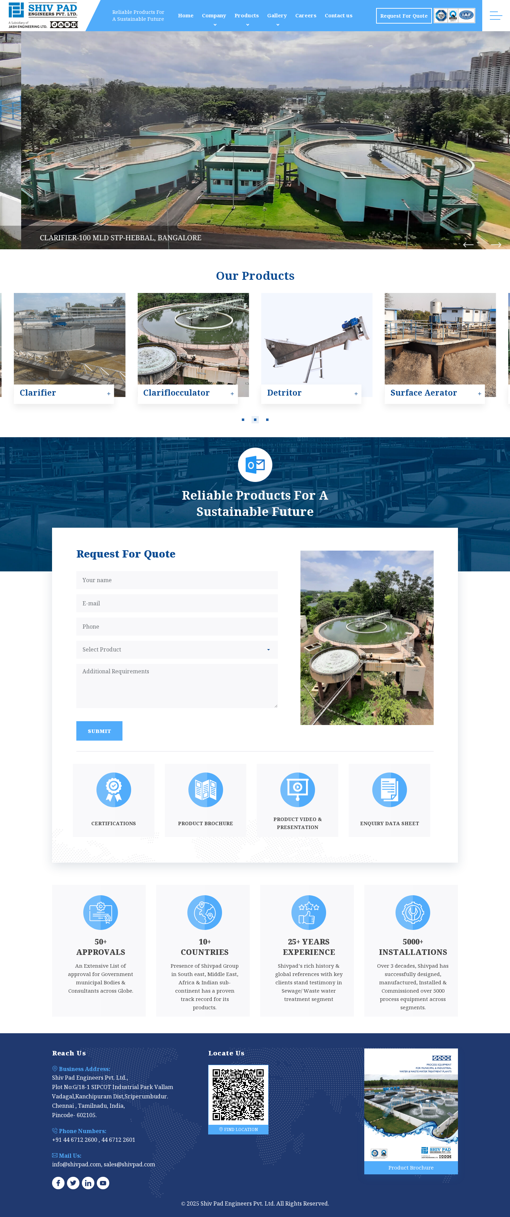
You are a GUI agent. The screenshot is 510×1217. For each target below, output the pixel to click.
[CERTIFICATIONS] (113, 834)
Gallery (277, 15)
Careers (305, 15)
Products (247, 15)
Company (214, 15)
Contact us (338, 15)
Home (186, 15)
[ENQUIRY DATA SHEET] (389, 834)
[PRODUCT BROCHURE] (205, 834)
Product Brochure (411, 1167)
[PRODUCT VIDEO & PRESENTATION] (297, 834)
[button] (243, 419)
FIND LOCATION (240, 1129)
